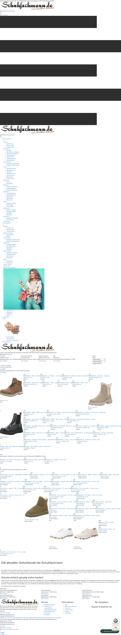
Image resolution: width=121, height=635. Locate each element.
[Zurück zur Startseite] (27, 5)
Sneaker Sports (11, 147)
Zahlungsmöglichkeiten (50, 610)
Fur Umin (85, 483)
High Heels (6, 180)
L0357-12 (104, 524)
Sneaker (5, 142)
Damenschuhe (7, 139)
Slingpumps (10, 177)
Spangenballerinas (11, 188)
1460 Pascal (8, 461)
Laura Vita (98, 510)
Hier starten (8, 627)
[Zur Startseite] (27, 347)
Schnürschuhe (7, 162)
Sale (4, 319)
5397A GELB (64, 384)
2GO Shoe (91, 377)
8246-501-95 (98, 377)
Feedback (47, 615)
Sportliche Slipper (11, 211)
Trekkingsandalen (11, 158)
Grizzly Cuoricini (32, 441)
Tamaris (95, 434)
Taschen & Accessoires (9, 267)
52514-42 (48, 384)
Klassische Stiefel (11, 203)
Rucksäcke (9, 312)
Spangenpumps (11, 170)
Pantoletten (6, 216)
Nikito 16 (103, 510)
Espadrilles (9, 213)
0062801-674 (86, 427)
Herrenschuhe (7, 223)
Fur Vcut (64, 476)
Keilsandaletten (11, 160)
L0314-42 (30, 461)
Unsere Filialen (69, 610)
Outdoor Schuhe (7, 264)
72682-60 (94, 407)
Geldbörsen (10, 314)
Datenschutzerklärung (70, 606)
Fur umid (83, 490)
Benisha (6, 437)
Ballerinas (5, 185)
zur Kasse (16, 629)
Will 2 (57, 483)
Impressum (68, 613)
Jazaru (53, 510)
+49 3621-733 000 (5, 612)
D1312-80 (100, 503)
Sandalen (9, 150)
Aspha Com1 (30, 414)
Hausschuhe (6, 221)
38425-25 (78, 384)
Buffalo (25, 414)
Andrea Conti (26, 384)
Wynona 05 (33, 427)
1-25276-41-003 (102, 434)
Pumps (5, 167)
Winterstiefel (10, 205)
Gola (65, 434)
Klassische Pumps (11, 168)
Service (5, 617)
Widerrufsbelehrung (49, 611)
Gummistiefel (10, 206)
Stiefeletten (6, 191)
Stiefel (5, 201)
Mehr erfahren (3, 593)
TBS (50, 510)
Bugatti (80, 476)
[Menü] (118, 619)
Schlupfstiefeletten (11, 195)
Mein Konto (3, 15)
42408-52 (104, 530)
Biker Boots (10, 200)
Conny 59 (85, 496)
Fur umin (61, 503)
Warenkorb (10, 629)
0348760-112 (34, 384)
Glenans (84, 476)
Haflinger (25, 441)
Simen (59, 384)
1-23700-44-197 (31, 490)
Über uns (67, 608)
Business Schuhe (7, 233)
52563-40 (81, 510)
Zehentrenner (10, 157)
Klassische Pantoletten (12, 218)
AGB (66, 605)
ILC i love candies (56, 476)
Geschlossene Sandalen (13, 152)
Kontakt (67, 611)
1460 (52, 461)
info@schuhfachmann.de (7, 616)
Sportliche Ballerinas (12, 190)
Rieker (25, 377)
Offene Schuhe (7, 251)
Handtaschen (10, 310)
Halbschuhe (6, 208)
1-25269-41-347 (65, 441)
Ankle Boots (10, 198)
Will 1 (36, 476)
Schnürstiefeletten (11, 193)
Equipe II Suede (31, 448)
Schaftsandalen (11, 155)
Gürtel (8, 315)
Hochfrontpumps (11, 173)
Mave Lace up (31, 434)
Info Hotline (47, 613)
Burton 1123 (7, 496)
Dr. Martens (43, 377)
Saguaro (32, 476)
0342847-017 (34, 421)
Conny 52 (7, 483)
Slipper (8, 236)
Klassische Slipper (11, 210)
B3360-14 (82, 503)
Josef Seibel (70, 421)
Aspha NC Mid (105, 427)
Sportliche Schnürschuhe (13, 165)
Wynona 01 (77, 421)
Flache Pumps (10, 178)
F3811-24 (5, 400)
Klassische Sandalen (12, 253)
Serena (70, 377)
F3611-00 (29, 377)
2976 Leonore (57, 414)
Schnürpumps (10, 175)
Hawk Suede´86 (71, 434)
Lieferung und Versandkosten (48, 607)
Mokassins (9, 215)
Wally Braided (7, 476)
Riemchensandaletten (12, 153)
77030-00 (53, 434)
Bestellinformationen (49, 605)
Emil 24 (82, 517)
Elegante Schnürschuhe (13, 163)
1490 (48, 377)
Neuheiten (6, 317)
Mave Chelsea (50, 421)
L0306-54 (106, 476)
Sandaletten (6, 149)
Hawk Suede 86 (6, 448)
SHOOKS (9, 354)
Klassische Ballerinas (12, 186)
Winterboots (10, 196)
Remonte (95, 503)
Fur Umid (36, 483)
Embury (85, 441)
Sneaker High (10, 145)
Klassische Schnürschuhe (13, 239)
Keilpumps (9, 172)
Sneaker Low (10, 144)
